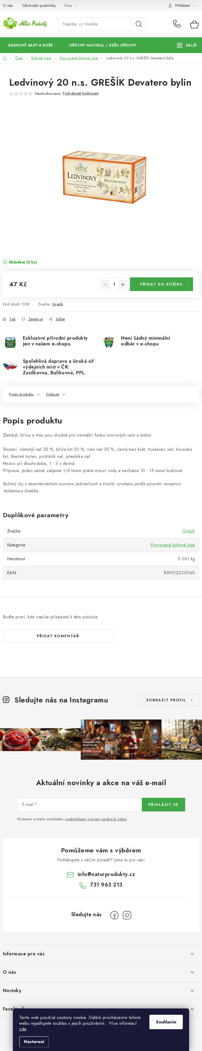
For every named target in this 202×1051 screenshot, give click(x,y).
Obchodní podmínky (39, 5)
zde (22, 1029)
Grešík (57, 304)
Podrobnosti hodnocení (81, 93)
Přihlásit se (163, 804)
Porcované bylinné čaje (173, 545)
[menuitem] (33, 45)
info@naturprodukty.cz (106, 874)
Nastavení (34, 1042)
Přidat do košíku (161, 284)
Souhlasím (166, 1022)
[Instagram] (127, 915)
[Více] (187, 45)
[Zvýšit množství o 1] (123, 284)
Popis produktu (21, 394)
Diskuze (52, 394)
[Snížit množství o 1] (105, 284)
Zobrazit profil (166, 700)
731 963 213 (178, 24)
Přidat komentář (58, 636)
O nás (8, 5)
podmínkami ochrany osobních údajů (96, 819)
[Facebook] (114, 915)
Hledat (139, 24)
